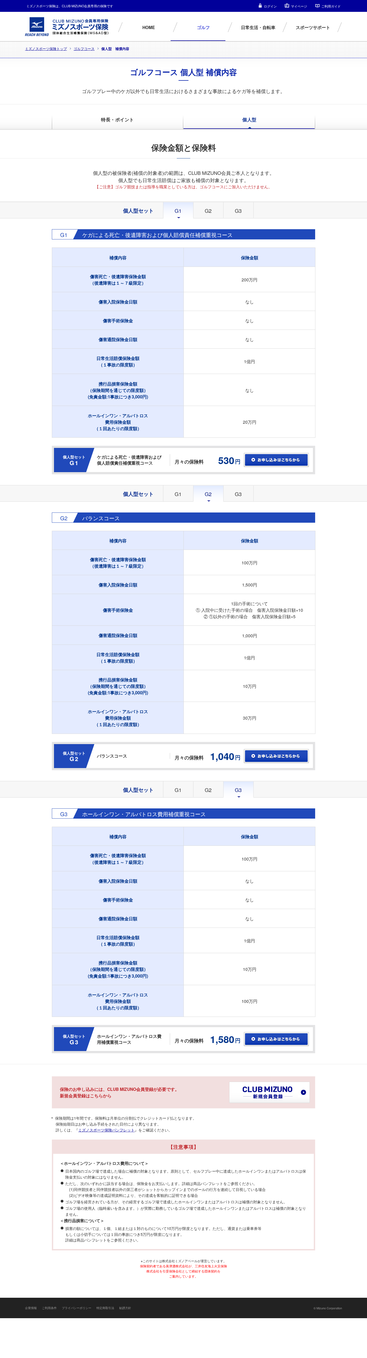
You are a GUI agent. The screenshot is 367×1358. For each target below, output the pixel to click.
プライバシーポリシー (76, 1308)
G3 (238, 210)
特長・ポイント (117, 120)
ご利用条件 (49, 1308)
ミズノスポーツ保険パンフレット (106, 1130)
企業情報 (31, 1308)
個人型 (249, 120)
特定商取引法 (105, 1308)
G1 (178, 493)
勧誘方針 (125, 1308)
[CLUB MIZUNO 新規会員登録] (269, 1092)
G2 (208, 210)
